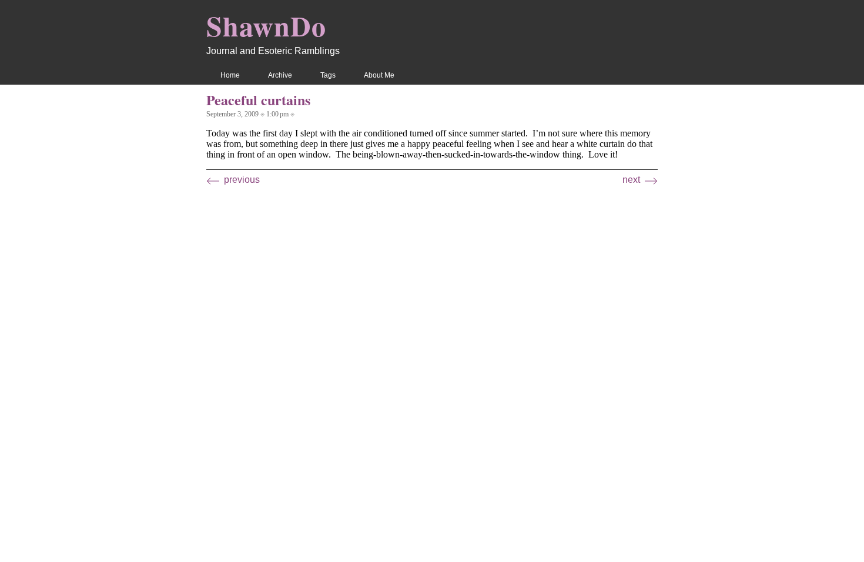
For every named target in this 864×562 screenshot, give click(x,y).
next (631, 180)
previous (242, 180)
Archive (280, 75)
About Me (379, 75)
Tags (328, 75)
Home (230, 75)
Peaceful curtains (258, 99)
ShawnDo (266, 25)
